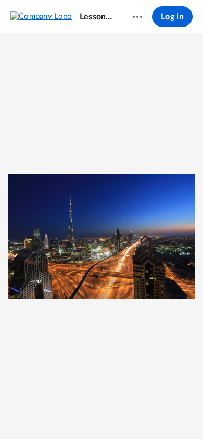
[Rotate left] (120, 413)
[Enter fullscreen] (139, 413)
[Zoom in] (100, 413)
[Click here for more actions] (137, 16)
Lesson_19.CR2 (96, 16)
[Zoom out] (64, 413)
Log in (172, 16)
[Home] (41, 16)
